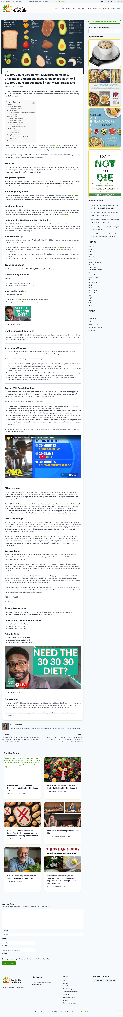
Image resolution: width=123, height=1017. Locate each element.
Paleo (90, 287)
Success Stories (14, 132)
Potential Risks (14, 138)
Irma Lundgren (53, 886)
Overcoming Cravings (16, 124)
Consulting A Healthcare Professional (20, 137)
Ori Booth (10, 839)
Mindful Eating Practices (16, 118)
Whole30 (91, 300)
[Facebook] (97, 980)
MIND (90, 285)
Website (5, 953)
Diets (90, 254)
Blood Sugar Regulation (16, 108)
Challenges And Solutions (15, 123)
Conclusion (10, 141)
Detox (90, 252)
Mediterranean (93, 282)
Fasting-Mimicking (94, 262)
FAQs (90, 259)
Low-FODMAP (93, 277)
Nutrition (72, 712)
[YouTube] (101, 980)
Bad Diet (91, 247)
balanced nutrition (22, 712)
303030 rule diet (10, 712)
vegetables (22, 299)
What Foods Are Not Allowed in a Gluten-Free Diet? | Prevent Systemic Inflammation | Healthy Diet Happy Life (22, 833)
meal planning (56, 145)
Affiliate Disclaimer (69, 997)
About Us (91, 321)
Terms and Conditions (95, 327)
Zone (90, 305)
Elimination (92, 257)
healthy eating (41, 712)
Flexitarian (91, 264)
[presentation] (22, 769)
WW (89, 303)
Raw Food (91, 293)
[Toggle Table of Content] (33, 102)
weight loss (61, 186)
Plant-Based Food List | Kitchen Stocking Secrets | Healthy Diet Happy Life (22, 788)
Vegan (90, 298)
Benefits (9, 104)
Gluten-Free (92, 267)
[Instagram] (114, 980)
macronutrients (72, 195)
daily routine (63, 214)
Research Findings (15, 130)
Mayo (90, 280)
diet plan (14, 170)
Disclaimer (91, 330)
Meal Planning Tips (15, 114)
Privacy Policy (93, 324)
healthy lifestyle (52, 712)
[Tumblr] (107, 980)
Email (4, 946)
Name (4, 939)
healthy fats (61, 247)
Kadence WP (83, 1012)
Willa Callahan (52, 791)
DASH (90, 249)
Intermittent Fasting (95, 270)
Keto (89, 272)
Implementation (12, 110)
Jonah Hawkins (12, 881)
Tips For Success (12, 117)
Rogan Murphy (12, 793)
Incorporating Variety (16, 120)
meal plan (49, 258)
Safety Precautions (13, 135)
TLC (89, 295)
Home (90, 316)
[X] (104, 980)
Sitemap (65, 1000)
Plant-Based (92, 290)
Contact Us (92, 319)
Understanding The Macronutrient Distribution (22, 112)
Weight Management (15, 106)
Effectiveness (11, 129)
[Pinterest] (94, 980)
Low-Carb (91, 275)
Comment (6, 930)
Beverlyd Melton (10, 86)
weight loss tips (9, 715)
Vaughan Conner (53, 836)
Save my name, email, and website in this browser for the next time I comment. (28, 959)
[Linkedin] (110, 980)
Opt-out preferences (69, 1003)
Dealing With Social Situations (18, 126)
